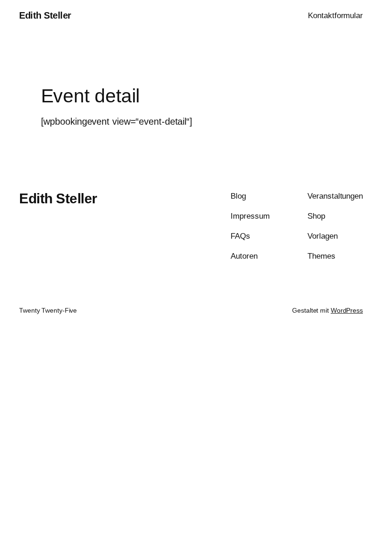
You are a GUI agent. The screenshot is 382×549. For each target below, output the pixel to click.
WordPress (347, 310)
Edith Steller (45, 15)
